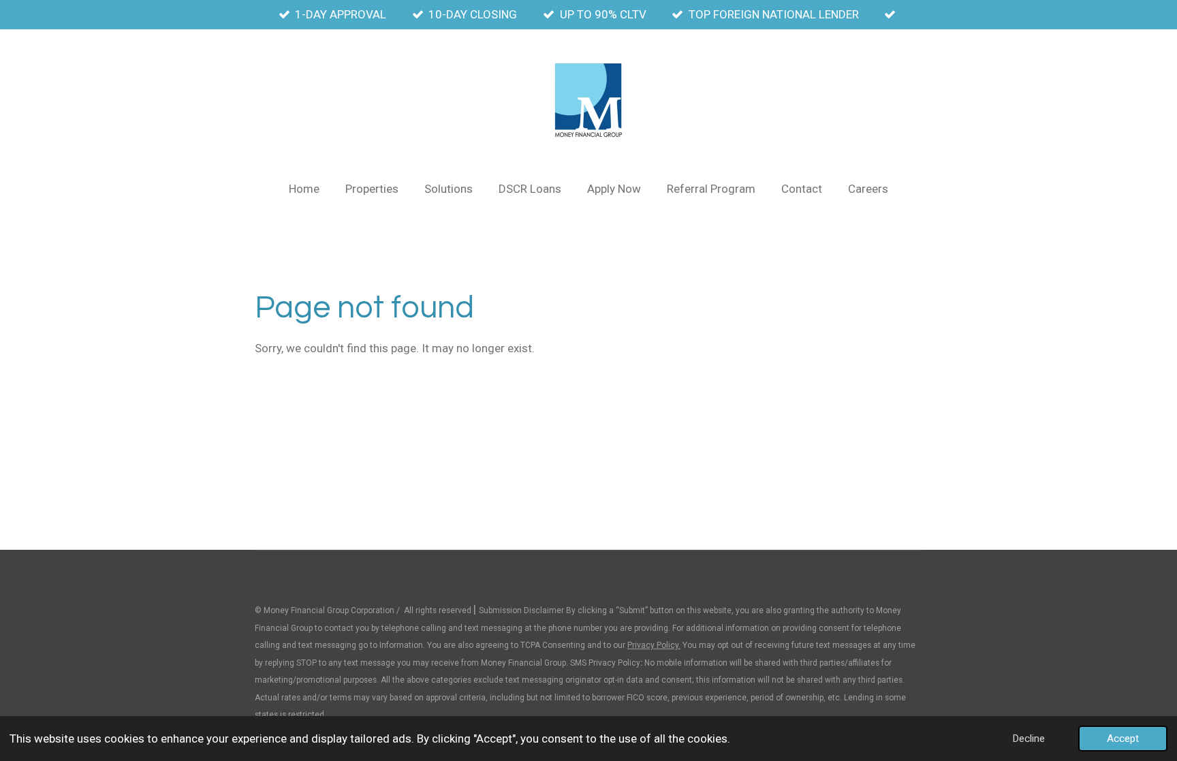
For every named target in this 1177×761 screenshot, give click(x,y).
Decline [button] (1028, 738)
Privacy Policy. (653, 645)
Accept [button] (1123, 738)
